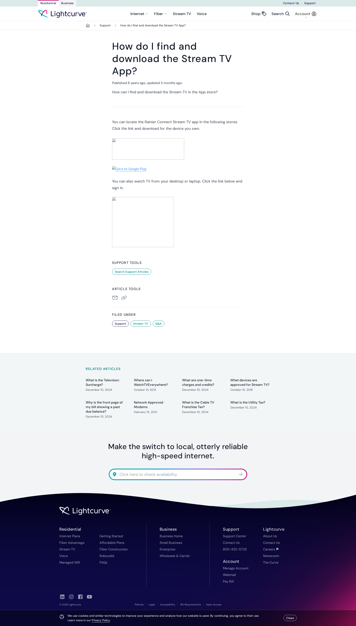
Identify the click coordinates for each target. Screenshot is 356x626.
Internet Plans (69, 536)
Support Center (234, 536)
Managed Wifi (69, 562)
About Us (270, 536)
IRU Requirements (190, 604)
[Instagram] (71, 597)
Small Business (171, 543)
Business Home (171, 536)
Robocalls (107, 556)
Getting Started (111, 536)
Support (310, 3)
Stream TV (182, 13)
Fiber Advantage (71, 543)
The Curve (270, 562)
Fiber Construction (114, 549)
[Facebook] (80, 597)
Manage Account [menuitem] (235, 568)
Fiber (158, 13)
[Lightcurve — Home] (62, 14)
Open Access (213, 604)
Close (290, 618)
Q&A (158, 323)
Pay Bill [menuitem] (228, 581)
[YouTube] (89, 597)
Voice (202, 13)
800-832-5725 (235, 549)
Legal (152, 604)
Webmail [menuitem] (229, 575)
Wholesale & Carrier (175, 556)
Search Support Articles (132, 272)
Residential (48, 3)
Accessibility (167, 604)
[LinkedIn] (62, 597)
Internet (137, 13)
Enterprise (167, 549)
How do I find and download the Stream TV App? (153, 25)
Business (67, 3)
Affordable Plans (112, 543)
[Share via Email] (115, 298)
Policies (139, 604)
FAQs (103, 562)
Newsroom (271, 556)
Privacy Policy (101, 620)
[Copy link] (125, 298)
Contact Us (291, 3)
